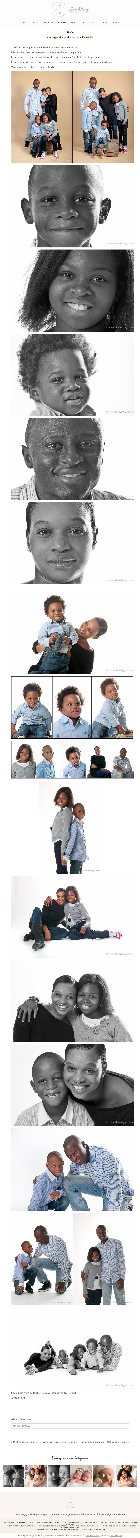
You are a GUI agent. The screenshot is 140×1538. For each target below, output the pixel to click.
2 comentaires (22, 1419)
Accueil (22, 23)
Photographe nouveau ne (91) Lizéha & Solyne (103, 1442)
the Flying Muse (116, 1535)
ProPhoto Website (92, 1535)
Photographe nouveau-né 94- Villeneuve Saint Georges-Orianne (45, 1442)
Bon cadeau (89, 23)
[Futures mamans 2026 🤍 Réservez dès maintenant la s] (59, 1476)
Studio (35, 23)
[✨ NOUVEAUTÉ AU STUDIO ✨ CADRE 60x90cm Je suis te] (104, 1476)
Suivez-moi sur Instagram (70, 1458)
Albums (62, 23)
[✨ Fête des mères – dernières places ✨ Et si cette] (36, 1476)
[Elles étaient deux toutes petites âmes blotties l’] (81, 1476)
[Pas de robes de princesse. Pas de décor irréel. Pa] (13, 1476)
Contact (117, 23)
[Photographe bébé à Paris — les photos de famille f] (126, 1476)
